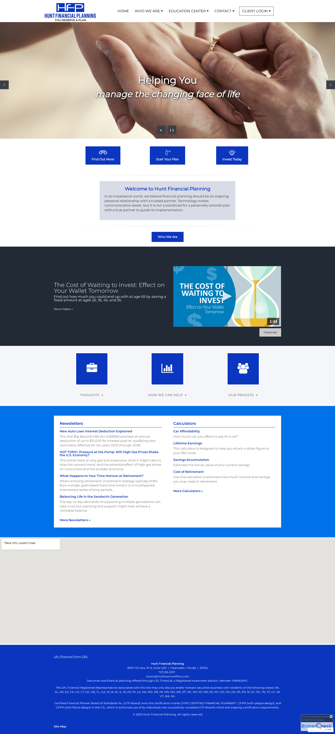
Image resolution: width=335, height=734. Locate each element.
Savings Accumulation (191, 460)
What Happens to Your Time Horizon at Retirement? (101, 476)
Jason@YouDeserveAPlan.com (167, 676)
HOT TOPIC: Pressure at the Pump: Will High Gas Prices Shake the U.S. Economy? (109, 453)
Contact (222, 11)
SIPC (244, 680)
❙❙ (171, 130)
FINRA (236, 680)
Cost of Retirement (188, 472)
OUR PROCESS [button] (241, 395)
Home (123, 11)
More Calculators (188, 491)
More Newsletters (75, 520)
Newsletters (71, 423)
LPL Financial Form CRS (70, 656)
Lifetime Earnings (187, 443)
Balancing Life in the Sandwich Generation (94, 496)
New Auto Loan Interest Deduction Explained (96, 431)
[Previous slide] (4, 84)
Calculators (184, 423)
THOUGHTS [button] (89, 395)
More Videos (63, 309)
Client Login (255, 11)
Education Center (187, 11)
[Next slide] (330, 84)
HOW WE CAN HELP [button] (165, 395)
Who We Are (147, 11)
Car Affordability (186, 431)
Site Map (60, 726)
